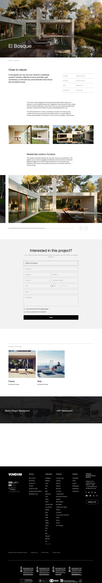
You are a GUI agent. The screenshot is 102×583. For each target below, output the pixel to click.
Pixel (46, 528)
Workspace (76, 491)
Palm (46, 486)
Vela (34, 161)
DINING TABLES (59, 501)
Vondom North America (35, 491)
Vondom (44, 160)
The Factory (48, 507)
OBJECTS (58, 509)
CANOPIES (58, 512)
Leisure (74, 483)
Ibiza (46, 512)
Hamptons (48, 494)
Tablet (47, 522)
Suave (47, 525)
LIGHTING (58, 480)
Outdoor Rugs (49, 504)
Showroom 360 (33, 488)
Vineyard (47, 536)
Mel (46, 488)
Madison (47, 480)
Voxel (46, 515)
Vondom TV (32, 483)
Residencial (76, 486)
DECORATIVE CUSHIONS (61, 496)
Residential (75, 488)
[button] (81, 228)
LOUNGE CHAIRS (60, 494)
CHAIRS (57, 517)
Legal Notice (34, 552)
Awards (31, 486)
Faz (46, 530)
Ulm (46, 541)
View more (48, 544)
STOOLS (58, 522)
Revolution (32, 480)
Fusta (46, 483)
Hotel (74, 480)
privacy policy (44, 309)
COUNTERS (58, 491)
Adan (46, 517)
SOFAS (57, 520)
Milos (46, 491)
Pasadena (48, 478)
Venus (46, 520)
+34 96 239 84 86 (92, 486)
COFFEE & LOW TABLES (61, 507)
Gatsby (47, 509)
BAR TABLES (59, 504)
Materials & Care (33, 494)
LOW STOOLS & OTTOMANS (62, 515)
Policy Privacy (45, 552)
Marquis (47, 538)
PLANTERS (58, 483)
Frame (28, 161)
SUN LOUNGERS (59, 525)
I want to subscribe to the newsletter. (36, 311)
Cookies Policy (56, 552)
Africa (46, 501)
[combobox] (51, 263)
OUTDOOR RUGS (59, 478)
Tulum (46, 499)
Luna (46, 496)
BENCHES (58, 488)
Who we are (32, 478)
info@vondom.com (91, 488)
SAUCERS (58, 486)
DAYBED (58, 499)
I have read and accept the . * (37, 309)
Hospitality (75, 478)
